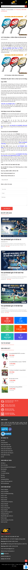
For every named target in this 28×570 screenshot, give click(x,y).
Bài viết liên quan (6, 213)
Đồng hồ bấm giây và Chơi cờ (7, 515)
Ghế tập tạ (3, 463)
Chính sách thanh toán (5, 444)
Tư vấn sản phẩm (9, 9)
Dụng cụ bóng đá (4, 503)
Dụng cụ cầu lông (4, 505)
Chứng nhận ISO (4, 442)
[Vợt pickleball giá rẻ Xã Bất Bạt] (14, 293)
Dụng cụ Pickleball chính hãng (7, 493)
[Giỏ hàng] (26, 2)
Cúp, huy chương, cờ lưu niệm (7, 519)
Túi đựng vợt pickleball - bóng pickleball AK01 (18, 370)
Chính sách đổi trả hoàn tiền (7, 450)
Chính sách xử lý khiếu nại (6, 448)
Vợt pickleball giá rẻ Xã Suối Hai (12, 273)
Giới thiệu (3, 440)
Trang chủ (3, 9)
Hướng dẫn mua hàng (5, 454)
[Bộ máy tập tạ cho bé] (5, 381)
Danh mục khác (4, 522)
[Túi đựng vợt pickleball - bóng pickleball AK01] (5, 373)
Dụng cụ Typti (4, 495)
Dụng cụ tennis (4, 497)
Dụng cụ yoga (4, 517)
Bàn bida (3, 475)
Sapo (17, 567)
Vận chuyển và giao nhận (6, 446)
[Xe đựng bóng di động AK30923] (5, 389)
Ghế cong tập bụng (5, 483)
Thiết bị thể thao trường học (7, 501)
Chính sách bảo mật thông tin (7, 452)
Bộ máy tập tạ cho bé (13, 378)
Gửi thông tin (7, 208)
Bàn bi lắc (3, 477)
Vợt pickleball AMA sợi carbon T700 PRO (17, 361)
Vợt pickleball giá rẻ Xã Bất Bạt (12, 306)
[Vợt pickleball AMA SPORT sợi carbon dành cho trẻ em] (5, 356)
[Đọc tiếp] (8, 246)
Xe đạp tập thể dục (5, 479)
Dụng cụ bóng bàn (4, 491)
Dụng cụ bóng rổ (4, 509)
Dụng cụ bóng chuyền (5, 507)
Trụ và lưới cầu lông (5, 473)
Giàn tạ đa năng (4, 465)
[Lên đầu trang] (26, 558)
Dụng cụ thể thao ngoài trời (6, 481)
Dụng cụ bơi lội (4, 499)
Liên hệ (2, 456)
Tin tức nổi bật (5, 343)
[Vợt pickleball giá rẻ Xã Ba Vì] (14, 227)
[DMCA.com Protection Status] (4, 429)
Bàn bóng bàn (4, 469)
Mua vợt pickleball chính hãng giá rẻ (8, 467)
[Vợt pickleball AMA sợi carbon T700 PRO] (5, 364)
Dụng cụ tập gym (4, 489)
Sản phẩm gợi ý (5, 348)
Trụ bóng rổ (3, 471)
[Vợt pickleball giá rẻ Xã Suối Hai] (14, 260)
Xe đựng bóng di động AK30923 (15, 386)
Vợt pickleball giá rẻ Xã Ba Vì (11, 239)
